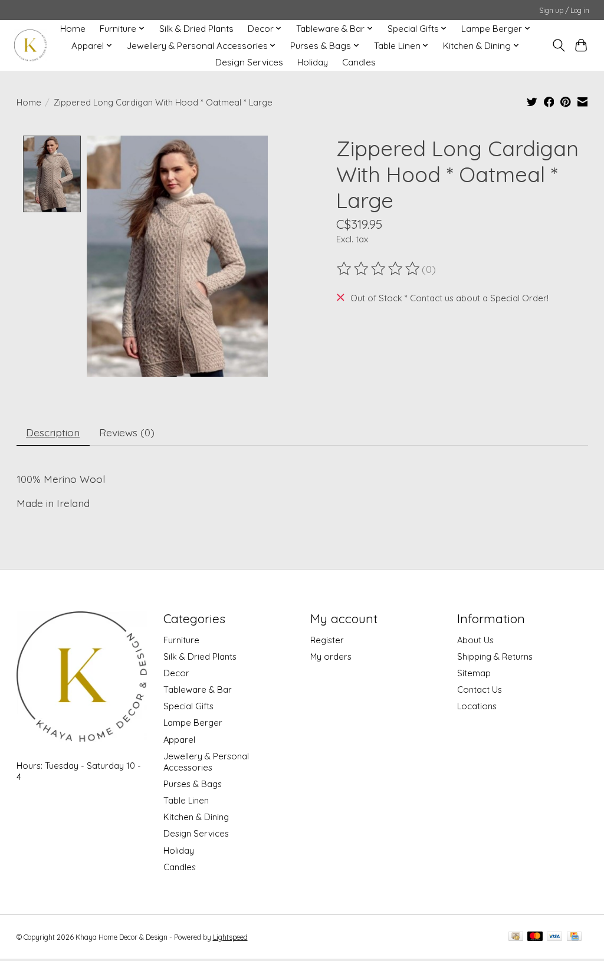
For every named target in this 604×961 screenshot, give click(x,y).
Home (73, 28)
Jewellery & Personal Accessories (206, 762)
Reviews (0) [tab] (127, 432)
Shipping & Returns (495, 656)
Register (327, 640)
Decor (176, 673)
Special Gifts (188, 706)
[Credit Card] (574, 937)
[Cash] (515, 937)
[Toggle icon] (558, 45)
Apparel (179, 739)
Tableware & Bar (197, 689)
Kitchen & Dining (196, 816)
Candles (359, 62)
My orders (331, 656)
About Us (475, 640)
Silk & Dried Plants (196, 28)
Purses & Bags (192, 783)
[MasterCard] (535, 937)
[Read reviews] (379, 269)
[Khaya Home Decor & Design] (30, 45)
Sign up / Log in (564, 10)
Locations (477, 706)
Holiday (312, 62)
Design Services (249, 62)
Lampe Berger (192, 722)
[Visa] (554, 937)
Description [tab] (53, 432)
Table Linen (186, 800)
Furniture (181, 640)
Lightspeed (230, 937)
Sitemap (474, 673)
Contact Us (479, 689)
